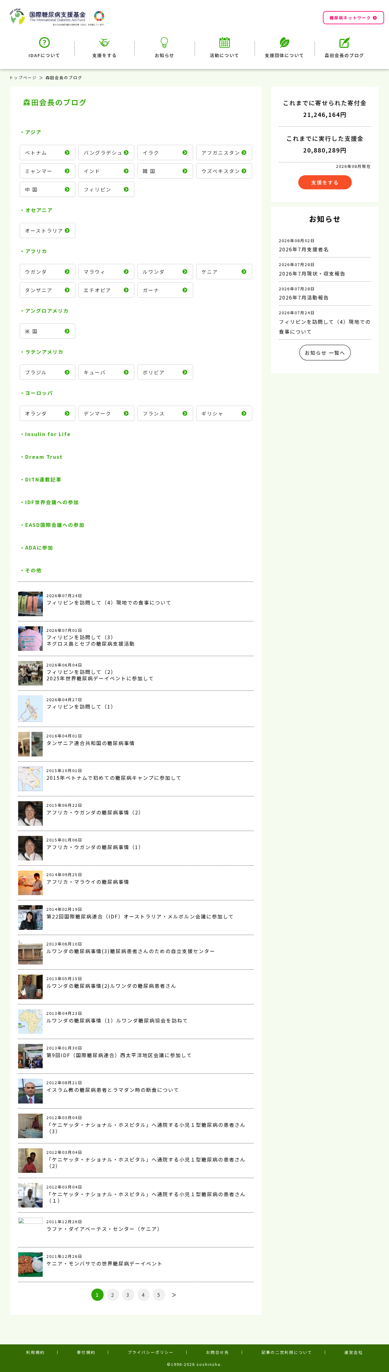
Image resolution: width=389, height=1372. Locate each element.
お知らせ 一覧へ (325, 352)
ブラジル (36, 372)
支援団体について (284, 55)
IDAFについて (44, 55)
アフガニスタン (220, 152)
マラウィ (95, 271)
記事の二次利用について (286, 1352)
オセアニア (39, 210)
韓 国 (149, 171)
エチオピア (97, 290)
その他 (33, 570)
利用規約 (35, 1352)
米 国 (31, 331)
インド (92, 171)
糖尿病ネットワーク (350, 18)
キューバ (95, 372)
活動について (224, 55)
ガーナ (151, 290)
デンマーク (97, 413)
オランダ (36, 413)
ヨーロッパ (39, 392)
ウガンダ (36, 271)
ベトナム (36, 152)
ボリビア (154, 372)
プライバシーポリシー (151, 1352)
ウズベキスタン (220, 171)
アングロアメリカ (47, 310)
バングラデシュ (103, 152)
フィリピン (97, 189)
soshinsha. (209, 1364)
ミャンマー (39, 171)
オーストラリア (44, 230)
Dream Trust (44, 456)
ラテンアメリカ (44, 351)
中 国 (31, 189)
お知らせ (164, 55)
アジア (33, 132)
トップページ (23, 77)
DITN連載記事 (43, 479)
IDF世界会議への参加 (52, 502)
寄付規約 (86, 1352)
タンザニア (39, 290)
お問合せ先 (217, 1352)
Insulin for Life (48, 434)
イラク (151, 152)
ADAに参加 (39, 547)
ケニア (209, 271)
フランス (154, 413)
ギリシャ (212, 413)
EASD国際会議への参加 (55, 524)
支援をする (104, 55)
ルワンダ (154, 271)
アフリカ (36, 251)
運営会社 (353, 1352)
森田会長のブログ (344, 55)
